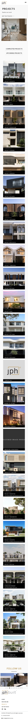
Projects (4, 704)
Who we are (5, 701)
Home (3, 699)
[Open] (7, 680)
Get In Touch (5, 706)
